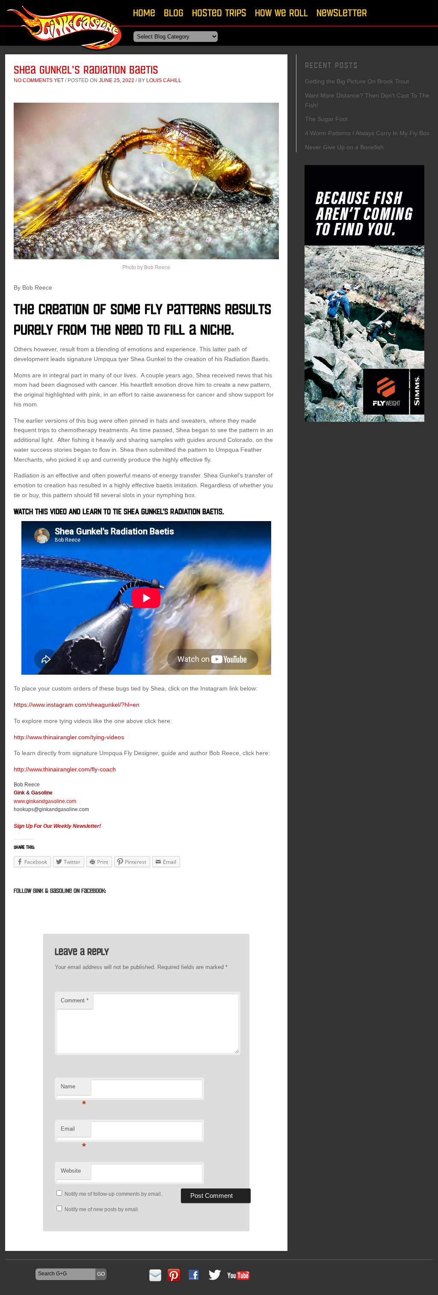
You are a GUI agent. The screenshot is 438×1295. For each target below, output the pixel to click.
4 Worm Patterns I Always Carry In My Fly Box (367, 133)
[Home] (65, 53)
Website (71, 1171)
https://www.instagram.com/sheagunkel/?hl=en (76, 704)
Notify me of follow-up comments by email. (113, 1194)
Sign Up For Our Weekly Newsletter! (57, 826)
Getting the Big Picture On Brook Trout (357, 81)
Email (73, 1131)
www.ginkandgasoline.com (45, 801)
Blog (173, 12)
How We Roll (281, 12)
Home (144, 12)
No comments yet (39, 80)
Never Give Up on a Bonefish (344, 147)
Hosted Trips (219, 12)
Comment (75, 1000)
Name (73, 1089)
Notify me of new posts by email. (102, 1209)
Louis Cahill (163, 80)
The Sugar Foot (326, 119)
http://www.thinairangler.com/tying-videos (69, 737)
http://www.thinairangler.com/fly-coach (65, 769)
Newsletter (342, 12)
